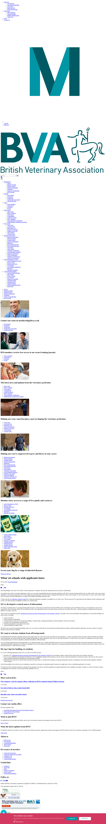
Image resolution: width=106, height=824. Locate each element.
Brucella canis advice (12, 253)
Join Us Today (4, 723)
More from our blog (7, 700)
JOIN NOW (4, 733)
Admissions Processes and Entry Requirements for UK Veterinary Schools (40, 613)
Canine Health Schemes (13, 273)
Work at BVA (7, 744)
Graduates (10, 189)
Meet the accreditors (12, 270)
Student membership (12, 187)
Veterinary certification (13, 250)
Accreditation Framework (14, 267)
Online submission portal (13, 285)
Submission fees (11, 282)
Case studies (10, 265)
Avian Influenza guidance (14, 252)
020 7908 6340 (19, 710)
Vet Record (10, 198)
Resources (10, 268)
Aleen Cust (10, 17)
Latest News (10, 205)
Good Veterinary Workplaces (14, 220)
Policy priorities (11, 219)
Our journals (10, 195)
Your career (10, 225)
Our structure (10, 3)
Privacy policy (8, 772)
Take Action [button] (7, 210)
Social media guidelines (10, 773)
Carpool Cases (11, 234)
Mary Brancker (11, 12)
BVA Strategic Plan (12, 9)
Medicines (10, 243)
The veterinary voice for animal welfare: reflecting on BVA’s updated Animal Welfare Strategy (32, 681)
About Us (6, 2)
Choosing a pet (8, 757)
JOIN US (6, 125)
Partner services (11, 186)
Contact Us (7, 20)
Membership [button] (7, 182)
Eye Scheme (10, 277)
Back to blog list (6, 574)
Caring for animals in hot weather (12, 754)
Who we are (7, 740)
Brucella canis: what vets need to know (14, 694)
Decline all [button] (85, 818)
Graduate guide (11, 240)
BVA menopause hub (12, 244)
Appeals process (11, 283)
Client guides (10, 249)
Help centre (10, 286)
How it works (10, 262)
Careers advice (11, 226)
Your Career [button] (7, 223)
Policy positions (11, 213)
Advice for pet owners (13, 258)
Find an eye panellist (12, 279)
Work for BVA (11, 8)
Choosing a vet (8, 756)
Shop (5, 18)
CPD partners (10, 232)
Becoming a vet (11, 228)
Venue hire (7, 767)
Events (9, 208)
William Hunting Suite (13, 15)
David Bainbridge (12, 582)
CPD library (10, 247)
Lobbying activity (12, 217)
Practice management (12, 241)
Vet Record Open (11, 201)
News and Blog (11, 204)
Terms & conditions (9, 770)
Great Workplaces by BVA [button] (11, 259)
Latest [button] (5, 202)
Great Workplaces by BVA (14, 261)
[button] (39, 822)
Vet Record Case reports (13, 199)
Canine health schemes (10, 759)
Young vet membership (13, 190)
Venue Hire (7, 11)
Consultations (10, 216)
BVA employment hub (13, 246)
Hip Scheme (10, 274)
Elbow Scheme (11, 276)
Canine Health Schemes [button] (10, 271)
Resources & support (12, 237)
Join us (9, 183)
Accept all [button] (72, 818)
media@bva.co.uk (8, 713)
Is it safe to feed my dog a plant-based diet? (15, 688)
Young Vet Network (12, 229)
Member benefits (11, 185)
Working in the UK (12, 231)
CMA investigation (12, 255)
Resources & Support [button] (9, 235)
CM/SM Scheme (11, 280)
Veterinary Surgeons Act (13, 256)
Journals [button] (6, 193)
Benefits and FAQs (12, 264)
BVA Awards (10, 192)
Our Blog (9, 207)
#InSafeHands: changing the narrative (17, 222)
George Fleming (11, 14)
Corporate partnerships (13, 5)
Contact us (7, 766)
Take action (10, 211)
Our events (10, 6)
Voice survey (10, 214)
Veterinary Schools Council (19, 599)
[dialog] (53, 818)
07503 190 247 (12, 711)
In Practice (10, 196)
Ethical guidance (11, 238)
